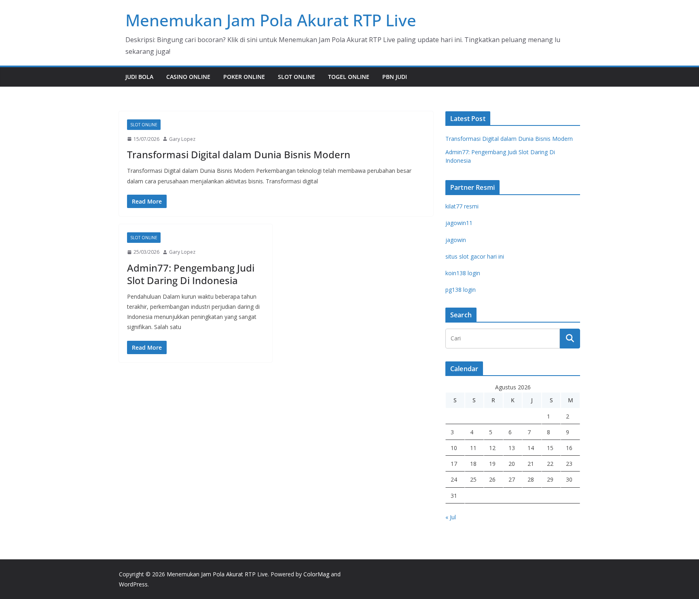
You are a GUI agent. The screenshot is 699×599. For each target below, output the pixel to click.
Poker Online (244, 77)
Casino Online (188, 77)
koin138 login (462, 273)
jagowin (455, 240)
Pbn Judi (394, 77)
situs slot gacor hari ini (474, 256)
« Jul (450, 517)
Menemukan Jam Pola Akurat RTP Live (270, 20)
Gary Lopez (182, 139)
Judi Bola (139, 77)
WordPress (133, 584)
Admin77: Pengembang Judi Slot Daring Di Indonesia (190, 274)
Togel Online (348, 77)
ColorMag (316, 574)
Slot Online (296, 77)
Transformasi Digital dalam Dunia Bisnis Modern (238, 154)
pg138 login (460, 289)
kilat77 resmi (462, 206)
